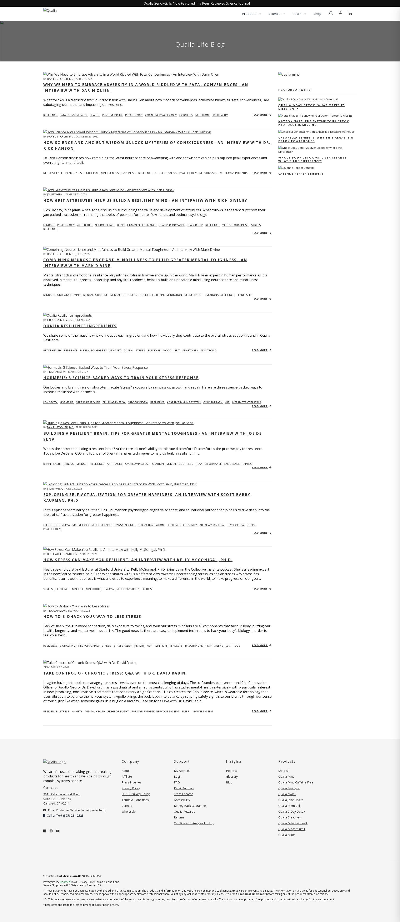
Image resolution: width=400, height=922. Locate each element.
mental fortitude (95, 295)
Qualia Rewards (184, 811)
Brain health (52, 464)
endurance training (238, 464)
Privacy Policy (131, 788)
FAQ (177, 782)
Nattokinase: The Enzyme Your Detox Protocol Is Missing (313, 123)
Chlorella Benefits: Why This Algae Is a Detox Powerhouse (315, 139)
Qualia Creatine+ (289, 817)
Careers (127, 806)
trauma (108, 589)
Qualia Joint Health (290, 800)
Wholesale (129, 811)
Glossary (232, 776)
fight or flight (118, 711)
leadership (195, 225)
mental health (157, 645)
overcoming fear (137, 464)
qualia (128, 350)
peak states (73, 173)
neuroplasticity (128, 589)
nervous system (211, 173)
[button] (331, 13)
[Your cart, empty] (350, 13)
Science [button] (275, 13)
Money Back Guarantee (190, 806)
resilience (50, 115)
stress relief (123, 645)
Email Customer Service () (76, 810)
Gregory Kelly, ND (60, 320)
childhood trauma (56, 525)
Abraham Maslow (212, 525)
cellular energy (114, 402)
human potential (237, 173)
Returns (179, 817)
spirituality (220, 115)
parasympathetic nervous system (155, 711)
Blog (229, 782)
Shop (317, 13)
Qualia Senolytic (289, 788)
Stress (48, 589)
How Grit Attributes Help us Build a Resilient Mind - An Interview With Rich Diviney (145, 200)
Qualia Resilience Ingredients (80, 326)
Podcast (231, 771)
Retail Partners (184, 788)
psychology (134, 115)
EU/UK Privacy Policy (136, 794)
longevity (50, 402)
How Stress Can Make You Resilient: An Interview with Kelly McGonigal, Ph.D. (137, 559)
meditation (174, 295)
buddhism (92, 173)
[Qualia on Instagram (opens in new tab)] (51, 831)
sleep (186, 711)
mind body (93, 589)
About (126, 771)
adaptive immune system (184, 402)
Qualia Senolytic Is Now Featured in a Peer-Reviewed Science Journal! (197, 3)
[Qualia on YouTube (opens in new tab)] (58, 831)
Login (177, 776)
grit (177, 350)
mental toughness (235, 225)
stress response (88, 402)
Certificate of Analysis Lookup (194, 823)
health (95, 115)
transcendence (125, 525)
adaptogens (215, 645)
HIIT (227, 402)
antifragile (115, 464)
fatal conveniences (74, 115)
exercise (147, 589)
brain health (52, 350)
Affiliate (127, 776)
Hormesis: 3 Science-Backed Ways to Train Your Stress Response (121, 377)
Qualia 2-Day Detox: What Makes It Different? (311, 107)
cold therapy (213, 402)
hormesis (186, 115)
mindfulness (110, 173)
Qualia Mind (286, 776)
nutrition (202, 115)
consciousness (166, 173)
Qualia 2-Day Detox (291, 811)
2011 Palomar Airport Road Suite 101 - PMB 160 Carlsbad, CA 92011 (61, 798)
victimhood (80, 525)
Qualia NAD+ (287, 794)
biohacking (68, 645)
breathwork (194, 645)
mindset (49, 225)
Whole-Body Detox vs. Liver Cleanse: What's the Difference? (313, 159)
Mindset (49, 295)
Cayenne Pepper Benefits (301, 173)
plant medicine (112, 115)
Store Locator (183, 794)
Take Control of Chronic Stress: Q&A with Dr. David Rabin (114, 673)
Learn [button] (297, 13)
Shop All (283, 771)
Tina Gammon (56, 372)
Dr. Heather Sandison (62, 554)
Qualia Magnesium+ (291, 829)
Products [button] (250, 13)
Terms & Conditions (135, 800)
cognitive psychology (161, 115)
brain (121, 225)
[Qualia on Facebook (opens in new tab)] (44, 831)
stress (140, 350)
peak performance (172, 225)
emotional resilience (220, 295)
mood (167, 350)
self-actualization (151, 525)
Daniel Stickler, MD (60, 79)
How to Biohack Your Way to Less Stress (92, 616)
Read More (260, 114)
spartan (158, 464)
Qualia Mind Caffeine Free (295, 782)
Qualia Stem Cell (289, 806)
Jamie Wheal (55, 194)
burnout (154, 350)
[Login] (340, 13)
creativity (190, 525)
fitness (69, 464)
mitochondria (138, 402)
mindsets (176, 645)
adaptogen (190, 350)
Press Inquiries (131, 782)
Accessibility (182, 800)
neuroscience (53, 173)
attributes (85, 225)
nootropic (208, 350)
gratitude (233, 645)
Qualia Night (286, 835)
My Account (182, 771)
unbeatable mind (69, 295)
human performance (142, 225)
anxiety (77, 711)
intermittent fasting (246, 402)
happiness (128, 173)
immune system (202, 711)
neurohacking (88, 645)
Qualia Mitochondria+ (293, 823)
